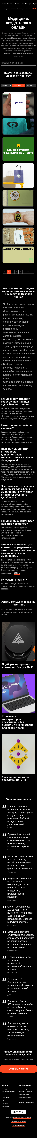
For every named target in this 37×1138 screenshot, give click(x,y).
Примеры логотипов (8, 1091)
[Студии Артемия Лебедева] (18, 1112)
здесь (17, 573)
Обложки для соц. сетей (26, 1102)
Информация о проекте (18, 1121)
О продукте (5, 1089)
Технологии (31, 85)
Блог (2, 1100)
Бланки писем (23, 1100)
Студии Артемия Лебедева (22, 1117)
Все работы (6, 85)
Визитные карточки (25, 1097)
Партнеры (4, 1103)
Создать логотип (19, 1068)
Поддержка (5, 1106)
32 (28, 272)
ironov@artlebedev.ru (18, 1125)
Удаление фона (24, 1094)
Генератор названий (25, 1091)
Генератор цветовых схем (27, 1089)
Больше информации (9, 610)
